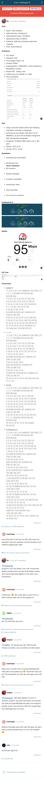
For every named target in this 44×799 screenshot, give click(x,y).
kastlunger (8, 566)
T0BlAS (7, 645)
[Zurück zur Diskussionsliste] (2, 2)
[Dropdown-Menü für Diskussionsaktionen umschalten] (41, 2)
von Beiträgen (21, 2)
